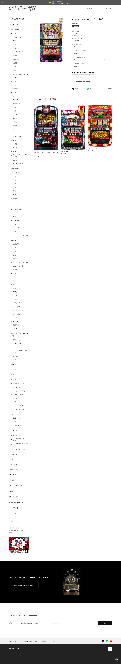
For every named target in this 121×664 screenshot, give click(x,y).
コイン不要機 (17, 387)
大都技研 (16, 89)
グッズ (12, 414)
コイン (15, 398)
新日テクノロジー (18, 164)
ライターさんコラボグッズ (20, 444)
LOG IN (12, 514)
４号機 (15, 144)
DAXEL (15, 100)
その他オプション (18, 409)
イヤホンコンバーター (20, 391)
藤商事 (15, 125)
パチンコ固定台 (18, 405)
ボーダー (16, 160)
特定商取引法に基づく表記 (16, 530)
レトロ (15, 148)
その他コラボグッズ (19, 449)
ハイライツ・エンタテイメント (20, 155)
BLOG (12, 480)
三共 (14, 78)
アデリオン (16, 33)
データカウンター (18, 383)
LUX (14, 140)
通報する (110, 88)
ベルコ (15, 129)
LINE (10, 523)
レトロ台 (13, 364)
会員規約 (11, 533)
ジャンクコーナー (15, 454)
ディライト (16, 103)
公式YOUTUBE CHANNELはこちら (23, 585)
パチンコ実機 (14, 169)
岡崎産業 (16, 59)
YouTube (11, 521)
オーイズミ (16, 55)
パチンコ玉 (16, 402)
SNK (14, 48)
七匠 (14, 107)
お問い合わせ (44, 641)
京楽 (14, 66)
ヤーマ (15, 133)
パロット (13, 374)
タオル (15, 359)
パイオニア (16, 118)
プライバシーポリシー (15, 528)
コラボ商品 (13, 435)
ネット (15, 114)
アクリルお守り (18, 340)
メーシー (16, 220)
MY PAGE (13, 508)
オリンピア (16, 251)
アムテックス (17, 37)
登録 (105, 623)
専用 (11, 459)
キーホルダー (17, 343)
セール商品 (13, 430)
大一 (14, 213)
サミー (15, 85)
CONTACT (14, 497)
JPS (14, 92)
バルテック (16, 122)
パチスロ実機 (14, 29)
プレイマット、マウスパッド (20, 351)
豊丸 (14, 217)
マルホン (16, 224)
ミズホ (15, 202)
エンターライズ (18, 52)
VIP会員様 (13, 464)
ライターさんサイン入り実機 (20, 439)
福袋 (14, 422)
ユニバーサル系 (18, 137)
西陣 (14, 151)
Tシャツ (15, 347)
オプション (13, 379)
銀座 (14, 70)
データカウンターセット (78, 63)
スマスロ (13, 240)
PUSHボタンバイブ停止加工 (80, 50)
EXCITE (15, 41)
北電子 (15, 63)
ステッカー (16, 356)
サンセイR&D (17, 209)
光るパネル (16, 418)
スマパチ (13, 369)
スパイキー (16, 96)
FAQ (11, 491)
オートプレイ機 (18, 394)
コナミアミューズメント (20, 74)
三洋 (14, 81)
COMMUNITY (15, 486)
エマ (14, 44)
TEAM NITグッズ (18, 425)
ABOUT (12, 475)
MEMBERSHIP (16, 502)
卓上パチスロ (14, 469)
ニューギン (16, 206)
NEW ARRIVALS (16, 19)
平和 (14, 191)
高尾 (14, 231)
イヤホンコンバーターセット (80, 57)
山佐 (14, 111)
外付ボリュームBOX (77, 44)
